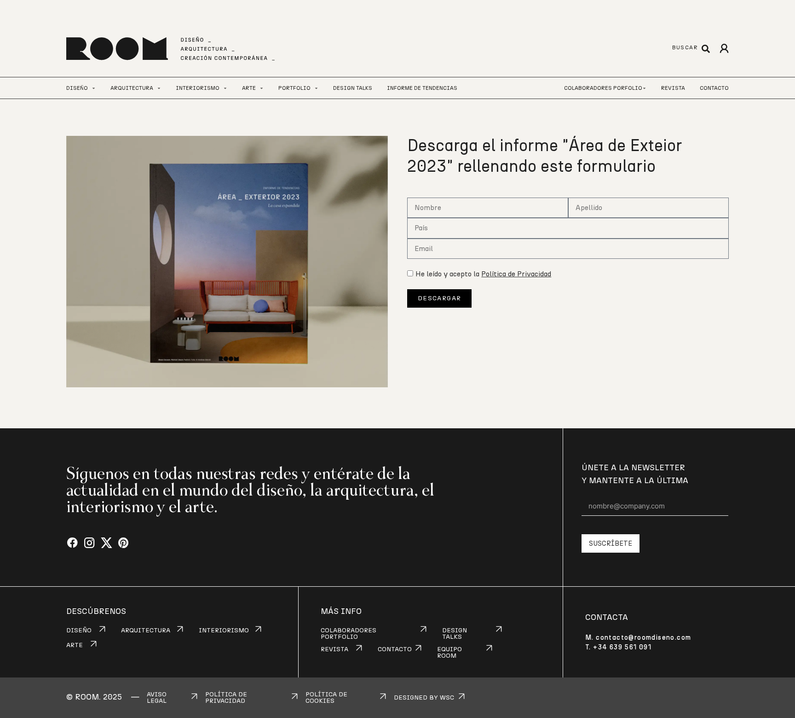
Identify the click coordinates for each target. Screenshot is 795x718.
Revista (673, 88)
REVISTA (334, 649)
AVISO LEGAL (157, 697)
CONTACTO (395, 649)
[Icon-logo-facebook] (72, 543)
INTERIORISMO (224, 630)
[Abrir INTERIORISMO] (225, 88)
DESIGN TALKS (454, 633)
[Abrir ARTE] (261, 88)
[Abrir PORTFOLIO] (316, 88)
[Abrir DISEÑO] (94, 88)
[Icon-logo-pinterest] (123, 543)
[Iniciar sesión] (724, 48)
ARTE (74, 645)
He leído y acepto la (483, 274)
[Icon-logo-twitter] (106, 543)
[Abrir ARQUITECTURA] (159, 88)
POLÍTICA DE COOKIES (326, 697)
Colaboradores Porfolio (603, 88)
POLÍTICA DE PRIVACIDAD (226, 697)
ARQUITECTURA (145, 630)
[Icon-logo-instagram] (89, 543)
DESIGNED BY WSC (424, 698)
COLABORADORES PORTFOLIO (348, 633)
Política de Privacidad (516, 274)
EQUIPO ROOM (449, 652)
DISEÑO (79, 630)
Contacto (714, 88)
